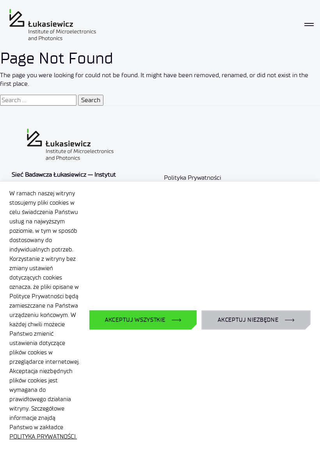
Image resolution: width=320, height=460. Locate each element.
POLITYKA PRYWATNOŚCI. (43, 436)
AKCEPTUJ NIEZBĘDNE (248, 320)
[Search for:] (38, 100)
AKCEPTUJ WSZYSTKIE (135, 320)
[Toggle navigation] (309, 24)
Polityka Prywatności (192, 177)
